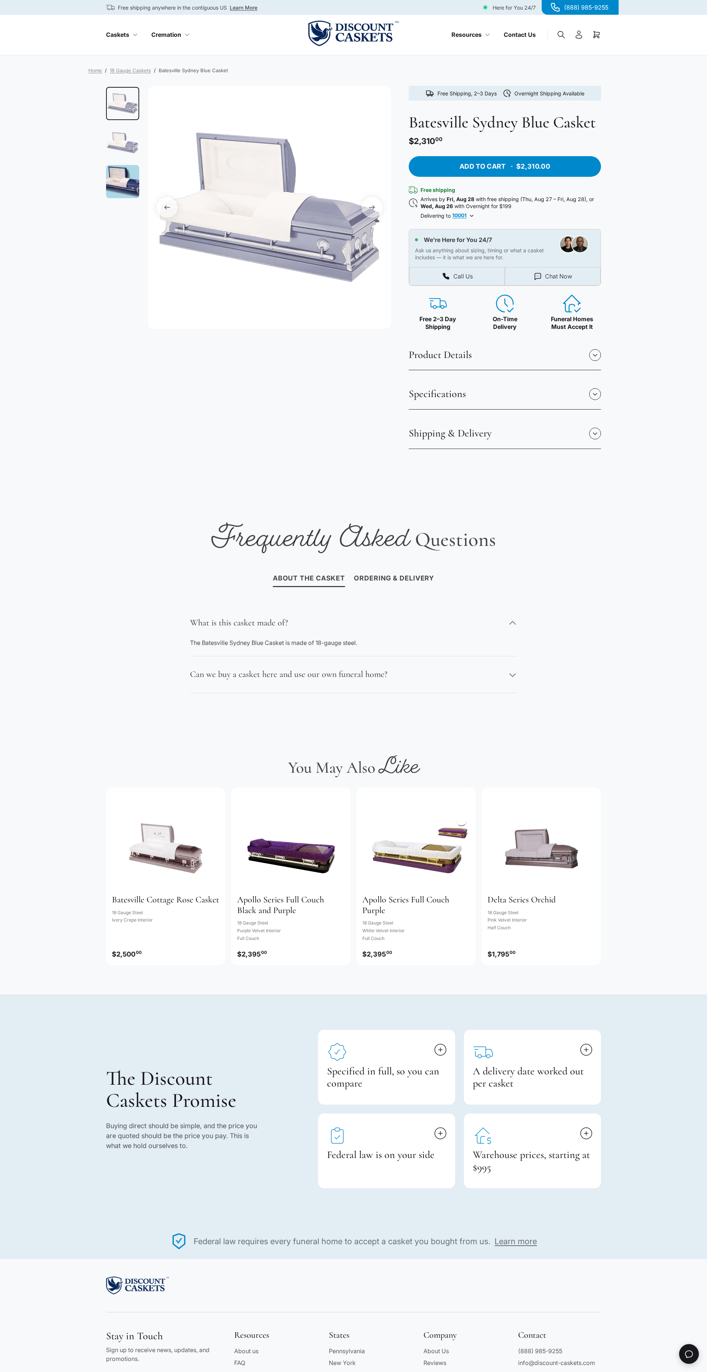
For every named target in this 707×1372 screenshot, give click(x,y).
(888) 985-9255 (540, 1351)
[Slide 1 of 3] (122, 103)
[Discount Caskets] (353, 33)
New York (342, 1362)
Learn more (516, 1241)
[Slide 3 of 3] (122, 181)
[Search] (561, 34)
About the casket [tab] (309, 578)
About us (246, 1351)
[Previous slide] (167, 207)
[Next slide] (372, 207)
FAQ (239, 1362)
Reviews (434, 1362)
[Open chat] (689, 1354)
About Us (436, 1351)
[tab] (394, 578)
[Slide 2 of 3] (122, 142)
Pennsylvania (347, 1351)
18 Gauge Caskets (130, 70)
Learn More (243, 7)
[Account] (578, 34)
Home (95, 70)
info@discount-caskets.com (556, 1362)
